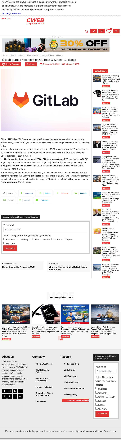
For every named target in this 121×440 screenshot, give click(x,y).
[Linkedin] (15, 391)
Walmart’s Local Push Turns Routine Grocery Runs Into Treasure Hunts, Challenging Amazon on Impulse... (111, 252)
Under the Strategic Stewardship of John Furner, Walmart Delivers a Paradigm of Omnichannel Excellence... (111, 197)
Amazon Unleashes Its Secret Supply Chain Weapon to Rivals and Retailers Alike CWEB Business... (110, 269)
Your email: (8, 225)
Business (12, 55)
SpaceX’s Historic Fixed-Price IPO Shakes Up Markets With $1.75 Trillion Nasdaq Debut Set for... (110, 95)
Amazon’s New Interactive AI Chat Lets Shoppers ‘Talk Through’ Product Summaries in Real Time (110, 180)
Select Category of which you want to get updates (27, 235)
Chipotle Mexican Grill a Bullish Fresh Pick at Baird (68, 268)
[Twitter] (15, 396)
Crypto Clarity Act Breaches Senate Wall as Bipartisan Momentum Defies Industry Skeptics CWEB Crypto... (110, 129)
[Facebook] (4, 391)
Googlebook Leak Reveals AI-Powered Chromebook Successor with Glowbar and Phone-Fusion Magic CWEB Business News (111, 162)
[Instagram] (9, 391)
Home (4, 55)
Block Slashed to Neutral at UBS (18, 267)
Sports (70, 239)
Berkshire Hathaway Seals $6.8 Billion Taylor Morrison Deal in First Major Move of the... (111, 79)
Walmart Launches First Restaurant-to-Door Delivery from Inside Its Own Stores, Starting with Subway (111, 112)
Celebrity (24, 239)
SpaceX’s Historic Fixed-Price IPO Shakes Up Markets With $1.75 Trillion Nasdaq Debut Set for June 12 (45, 330)
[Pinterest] (20, 391)
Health (46, 239)
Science (58, 239)
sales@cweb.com (107, 431)
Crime (36, 239)
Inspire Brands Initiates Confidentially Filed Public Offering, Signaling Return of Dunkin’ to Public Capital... (110, 234)
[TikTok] (4, 396)
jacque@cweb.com (11, 13)
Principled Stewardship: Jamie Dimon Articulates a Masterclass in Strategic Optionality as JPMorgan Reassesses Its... (111, 215)
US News (10, 243)
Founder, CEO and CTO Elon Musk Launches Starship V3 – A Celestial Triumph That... (110, 145)
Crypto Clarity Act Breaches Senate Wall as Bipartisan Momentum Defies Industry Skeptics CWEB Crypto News (103, 330)
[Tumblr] (9, 396)
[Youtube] (20, 396)
